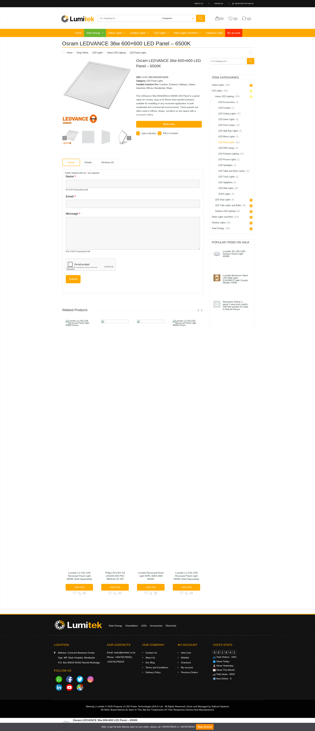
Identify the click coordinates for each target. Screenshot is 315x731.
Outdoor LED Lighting (227, 211)
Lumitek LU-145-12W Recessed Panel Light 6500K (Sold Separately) (186, 575)
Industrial (140, 88)
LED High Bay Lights (230, 131)
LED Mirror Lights (228, 136)
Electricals (171, 625)
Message (73, 213)
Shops (169, 88)
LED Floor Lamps (229, 125)
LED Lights (160, 32)
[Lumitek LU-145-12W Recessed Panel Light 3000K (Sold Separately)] (79, 443)
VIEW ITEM (79, 587)
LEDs (144, 625)
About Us (198, 3)
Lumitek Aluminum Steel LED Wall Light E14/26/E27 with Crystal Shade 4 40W (235, 279)
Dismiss (208, 727)
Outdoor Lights (138, 32)
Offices (149, 88)
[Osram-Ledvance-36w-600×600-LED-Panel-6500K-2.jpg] (88, 137)
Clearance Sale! (214, 32)
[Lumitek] (78, 624)
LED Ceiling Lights (229, 113)
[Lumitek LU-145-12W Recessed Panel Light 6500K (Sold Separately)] (186, 443)
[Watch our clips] (69, 688)
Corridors (163, 84)
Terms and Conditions (157, 667)
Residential (159, 88)
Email (71, 196)
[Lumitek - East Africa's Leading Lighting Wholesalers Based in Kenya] (77, 19)
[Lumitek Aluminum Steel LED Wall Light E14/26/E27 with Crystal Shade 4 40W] (216, 277)
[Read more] (225, 262)
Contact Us (151, 652)
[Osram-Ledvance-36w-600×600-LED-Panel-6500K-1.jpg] (71, 137)
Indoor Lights (115, 32)
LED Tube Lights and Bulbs (230, 205)
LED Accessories (228, 102)
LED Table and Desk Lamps (233, 171)
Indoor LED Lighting (116, 52)
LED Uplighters (227, 182)
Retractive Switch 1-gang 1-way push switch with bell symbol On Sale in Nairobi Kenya (235, 305)
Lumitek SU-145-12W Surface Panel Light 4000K (234, 254)
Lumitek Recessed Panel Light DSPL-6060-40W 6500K (151, 575)
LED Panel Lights (138, 52)
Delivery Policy (153, 672)
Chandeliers (131, 625)
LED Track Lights (228, 176)
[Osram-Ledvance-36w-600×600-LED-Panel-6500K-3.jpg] (105, 137)
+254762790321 (123, 657)
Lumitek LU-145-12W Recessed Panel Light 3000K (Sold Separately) (79, 575)
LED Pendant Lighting (231, 154)
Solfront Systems (220, 706)
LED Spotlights (227, 165)
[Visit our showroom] (80, 688)
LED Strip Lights (224, 199)
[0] (218, 18)
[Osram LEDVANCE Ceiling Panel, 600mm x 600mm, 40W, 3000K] (251, 52)
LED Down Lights (228, 119)
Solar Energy (93, 32)
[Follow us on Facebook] (69, 680)
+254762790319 (115, 661)
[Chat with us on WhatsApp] (59, 680)
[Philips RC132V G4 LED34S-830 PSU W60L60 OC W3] (115, 443)
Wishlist (185, 657)
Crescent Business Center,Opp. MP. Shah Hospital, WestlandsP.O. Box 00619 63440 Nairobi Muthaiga (79, 657)
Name (71, 176)
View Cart (186, 652)
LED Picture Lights (229, 159)
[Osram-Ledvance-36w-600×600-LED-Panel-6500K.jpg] (122, 137)
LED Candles (226, 108)
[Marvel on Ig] (90, 680)
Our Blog (218, 3)
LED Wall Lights (228, 188)
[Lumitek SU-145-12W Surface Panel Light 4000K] (216, 253)
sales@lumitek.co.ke (124, 652)
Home (78, 32)
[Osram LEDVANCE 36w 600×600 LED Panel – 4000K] (64, 52)
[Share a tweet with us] (80, 680)
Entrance (173, 84)
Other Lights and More (186, 32)
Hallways (183, 84)
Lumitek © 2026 (104, 706)
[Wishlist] (231, 20)
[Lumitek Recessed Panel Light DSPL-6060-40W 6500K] (151, 443)
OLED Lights (226, 194)
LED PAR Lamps (228, 148)
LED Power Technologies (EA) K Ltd (144, 706)
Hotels (192, 84)
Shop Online (82, 52)
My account (233, 32)
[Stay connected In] (59, 688)
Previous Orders (189, 672)
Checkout (186, 662)
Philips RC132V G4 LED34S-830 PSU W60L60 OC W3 (115, 575)
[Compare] (245, 20)
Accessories (156, 625)
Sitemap (90, 706)
